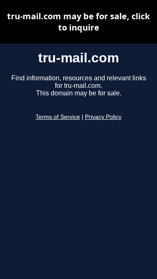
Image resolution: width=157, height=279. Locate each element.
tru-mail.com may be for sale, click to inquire (78, 21)
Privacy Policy (103, 117)
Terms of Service (58, 117)
